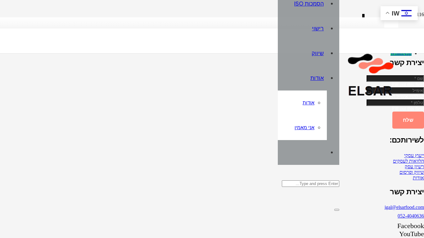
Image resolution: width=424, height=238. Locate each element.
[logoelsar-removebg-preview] (368, 98)
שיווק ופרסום (411, 172)
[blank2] (391, 26)
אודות (418, 177)
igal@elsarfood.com (404, 207)
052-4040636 (411, 215)
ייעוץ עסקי (414, 155)
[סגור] (336, 210)
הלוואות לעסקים (408, 161)
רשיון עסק (414, 166)
